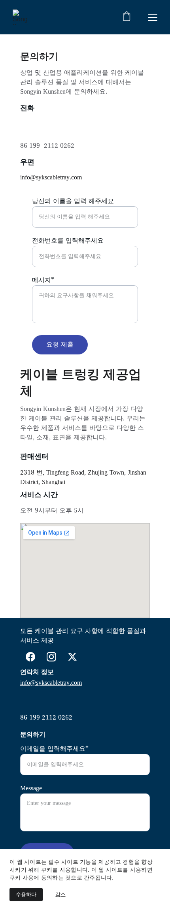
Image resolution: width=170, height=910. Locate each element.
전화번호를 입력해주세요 (68, 241)
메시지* (43, 280)
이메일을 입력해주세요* (54, 749)
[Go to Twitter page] (72, 656)
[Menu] (152, 17)
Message (31, 789)
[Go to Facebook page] (30, 656)
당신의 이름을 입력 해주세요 (73, 201)
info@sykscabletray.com (51, 178)
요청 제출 (60, 345)
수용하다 (26, 894)
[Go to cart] (126, 17)
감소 (60, 894)
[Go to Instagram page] (51, 656)
